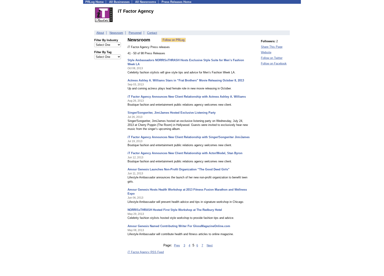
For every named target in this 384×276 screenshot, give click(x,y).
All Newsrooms (145, 2)
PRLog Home (94, 2)
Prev (177, 245)
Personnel (135, 32)
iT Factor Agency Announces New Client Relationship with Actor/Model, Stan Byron (185, 153)
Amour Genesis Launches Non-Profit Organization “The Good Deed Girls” (179, 169)
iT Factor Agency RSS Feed (146, 252)
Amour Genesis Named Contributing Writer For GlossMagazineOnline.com (179, 226)
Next (210, 245)
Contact (152, 32)
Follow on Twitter (271, 58)
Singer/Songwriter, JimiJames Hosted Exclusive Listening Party (172, 112)
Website (266, 52)
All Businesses (119, 2)
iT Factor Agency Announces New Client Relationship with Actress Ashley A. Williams (187, 96)
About (100, 32)
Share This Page (271, 46)
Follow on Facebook (274, 63)
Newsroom (116, 32)
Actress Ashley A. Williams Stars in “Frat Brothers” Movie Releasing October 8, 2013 (186, 80)
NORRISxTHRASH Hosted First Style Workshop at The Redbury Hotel (175, 210)
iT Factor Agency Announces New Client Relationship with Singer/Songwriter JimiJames (189, 137)
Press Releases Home (176, 2)
